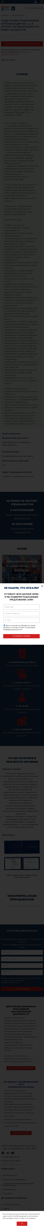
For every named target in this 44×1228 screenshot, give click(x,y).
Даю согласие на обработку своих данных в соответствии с (19, 628)
